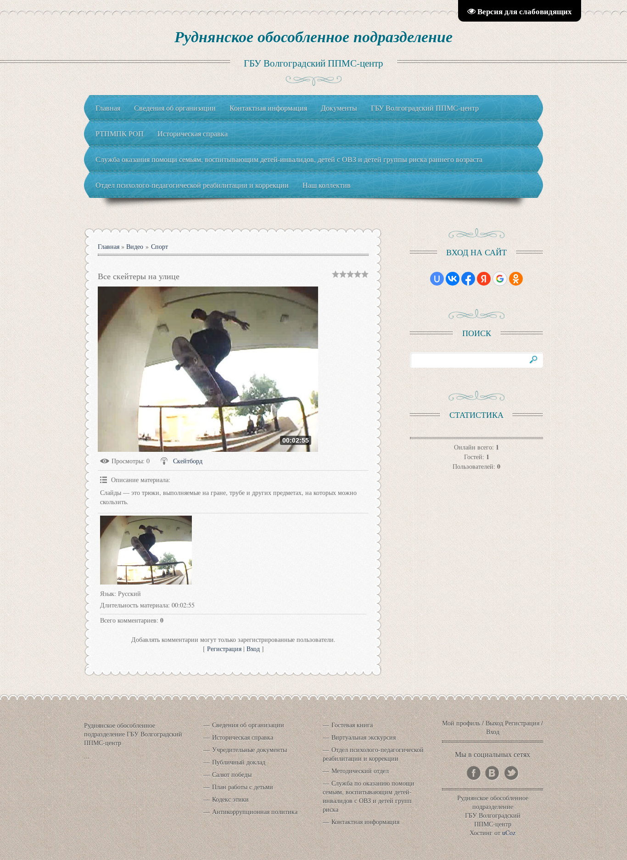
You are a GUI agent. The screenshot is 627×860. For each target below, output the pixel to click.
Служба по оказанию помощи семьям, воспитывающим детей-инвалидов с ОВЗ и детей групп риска (368, 796)
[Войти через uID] (437, 279)
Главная (108, 246)
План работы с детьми (242, 786)
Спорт (159, 246)
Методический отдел (360, 770)
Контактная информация (365, 821)
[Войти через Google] (500, 278)
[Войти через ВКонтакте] (452, 279)
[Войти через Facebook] (468, 279)
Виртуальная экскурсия (363, 737)
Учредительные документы (249, 749)
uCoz (508, 832)
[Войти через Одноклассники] (516, 279)
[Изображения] (146, 550)
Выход (494, 723)
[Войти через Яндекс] (484, 279)
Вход (253, 648)
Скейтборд (187, 460)
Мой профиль (461, 723)
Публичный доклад (238, 762)
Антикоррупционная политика (254, 811)
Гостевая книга (352, 724)
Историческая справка (242, 737)
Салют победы (232, 774)
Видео (134, 246)
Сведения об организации (248, 724)
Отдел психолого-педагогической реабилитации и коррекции (373, 754)
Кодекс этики (230, 799)
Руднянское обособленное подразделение (313, 36)
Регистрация (224, 648)
